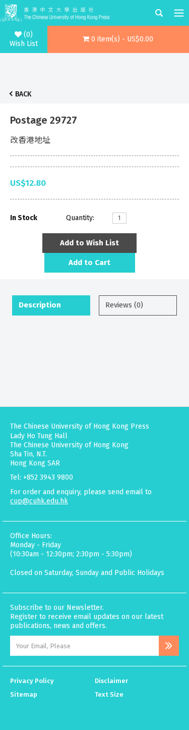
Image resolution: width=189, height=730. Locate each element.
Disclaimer (111, 681)
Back (23, 94)
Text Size (109, 694)
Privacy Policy (32, 681)
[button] (118, 39)
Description (40, 304)
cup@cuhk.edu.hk (39, 501)
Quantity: (80, 218)
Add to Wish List (89, 242)
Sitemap (23, 694)
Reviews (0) (124, 304)
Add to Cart (89, 262)
